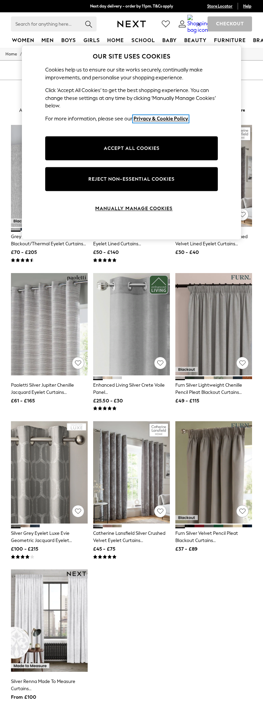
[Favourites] (165, 23)
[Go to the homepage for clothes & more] (131, 24)
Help (247, 6)
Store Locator (220, 6)
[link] (182, 23)
